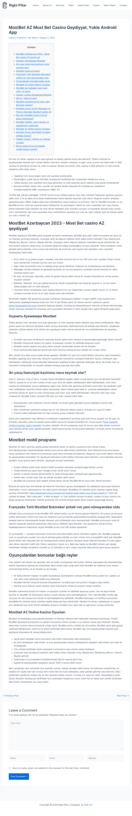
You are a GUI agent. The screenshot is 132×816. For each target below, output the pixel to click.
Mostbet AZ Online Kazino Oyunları (33, 84)
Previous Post (11, 696)
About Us (47, 5)
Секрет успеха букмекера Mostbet (34, 95)
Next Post (123, 696)
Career (96, 5)
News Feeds (109, 5)
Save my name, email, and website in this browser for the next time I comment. (51, 768)
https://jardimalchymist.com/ (23, 305)
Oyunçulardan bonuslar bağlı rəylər (33, 81)
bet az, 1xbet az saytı (26, 98)
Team (71, 5)
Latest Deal (83, 5)
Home (36, 5)
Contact (123, 5)
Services (60, 5)
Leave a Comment (18, 37)
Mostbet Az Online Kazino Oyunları (33, 129)
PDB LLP (88, 804)
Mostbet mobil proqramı (28, 71)
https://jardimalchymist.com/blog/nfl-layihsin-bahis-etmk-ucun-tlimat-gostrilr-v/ (68, 493)
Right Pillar (17, 5)
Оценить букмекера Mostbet (30, 60)
